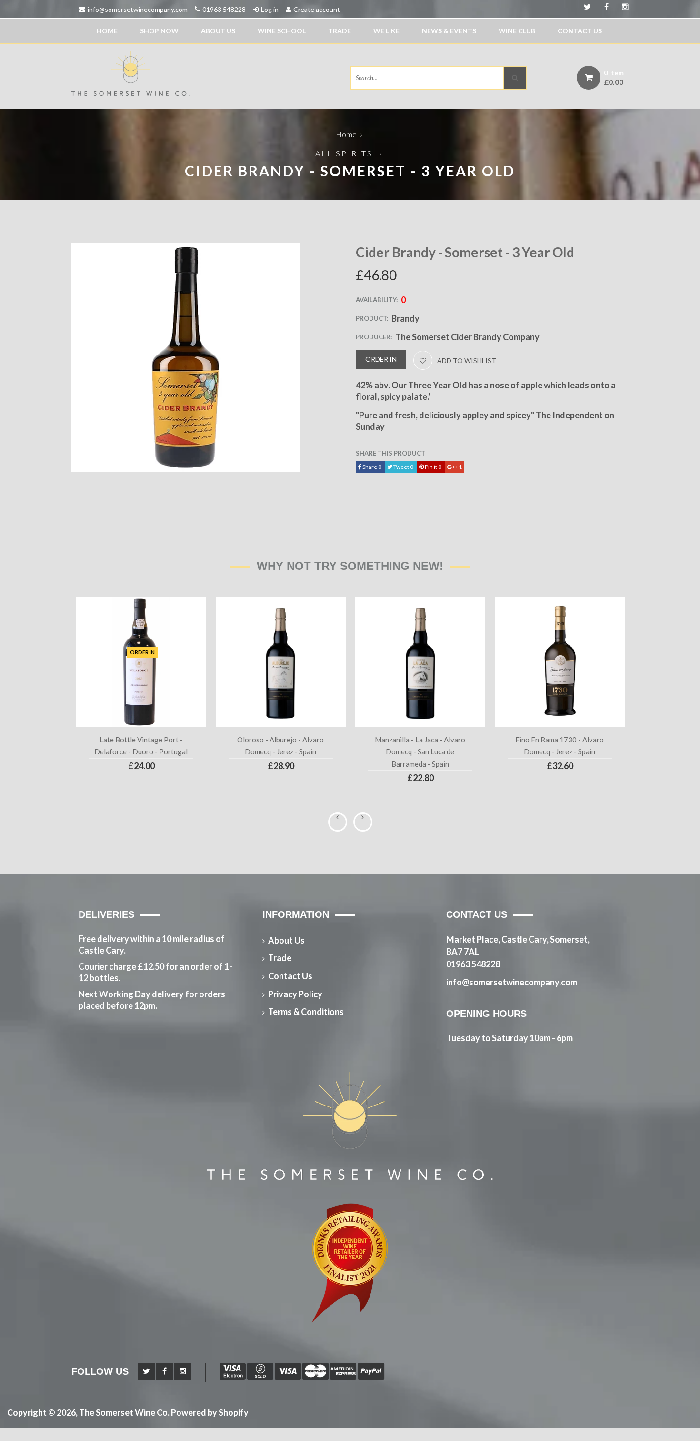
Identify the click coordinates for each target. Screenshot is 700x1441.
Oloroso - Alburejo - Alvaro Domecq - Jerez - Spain (280, 745)
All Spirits (344, 153)
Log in (270, 9)
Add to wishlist (466, 360)
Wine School (282, 31)
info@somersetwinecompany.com (138, 9)
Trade (339, 31)
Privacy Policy (295, 994)
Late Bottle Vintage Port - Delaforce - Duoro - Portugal (141, 745)
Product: (372, 318)
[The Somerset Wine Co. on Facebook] (622, 7)
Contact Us (580, 31)
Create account (316, 9)
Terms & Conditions (306, 1011)
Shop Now (159, 31)
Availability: (377, 300)
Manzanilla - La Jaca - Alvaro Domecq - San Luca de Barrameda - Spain (420, 751)
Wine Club (517, 31)
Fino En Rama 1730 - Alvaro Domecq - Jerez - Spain (559, 745)
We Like (386, 31)
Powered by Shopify (210, 1412)
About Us (218, 31)
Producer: (374, 337)
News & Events (449, 31)
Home (107, 31)
